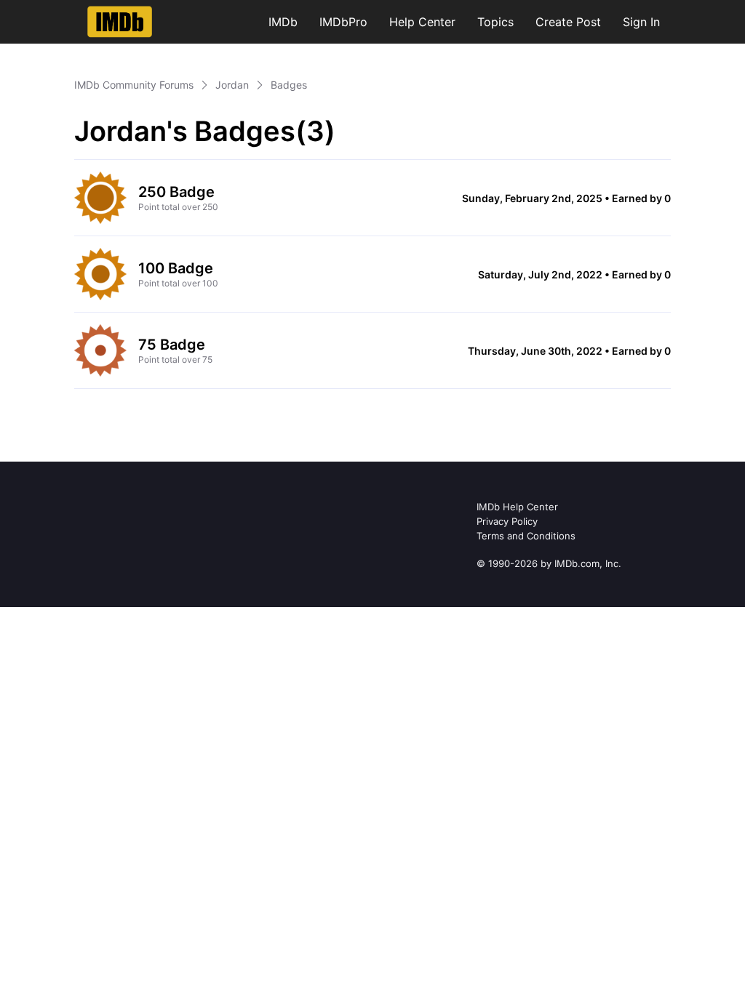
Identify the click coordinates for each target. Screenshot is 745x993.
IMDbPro (343, 22)
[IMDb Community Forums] (119, 22)
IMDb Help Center (517, 506)
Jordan (232, 85)
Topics (495, 22)
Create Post (568, 22)
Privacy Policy (507, 521)
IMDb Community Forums (134, 85)
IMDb (283, 22)
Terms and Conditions (526, 536)
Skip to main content (60, 10)
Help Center (422, 22)
